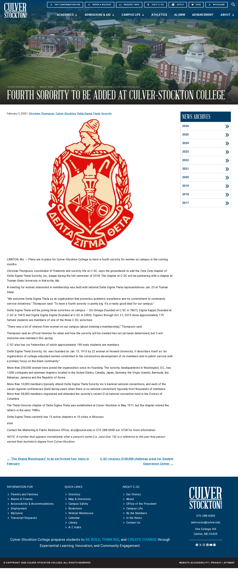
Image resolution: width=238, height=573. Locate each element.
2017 (185, 202)
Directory (74, 494)
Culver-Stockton (66, 113)
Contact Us (133, 522)
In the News (134, 518)
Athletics (159, 14)
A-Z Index (74, 527)
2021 (185, 168)
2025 (185, 134)
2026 (185, 126)
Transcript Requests (24, 518)
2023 (185, 151)
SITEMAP (229, 563)
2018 (185, 194)
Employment (19, 508)
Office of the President (141, 503)
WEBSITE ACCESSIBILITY (194, 563)
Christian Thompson (41, 113)
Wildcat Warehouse (81, 513)
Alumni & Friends (22, 499)
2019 (185, 185)
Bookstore (75, 508)
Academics (65, 14)
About (226, 14)
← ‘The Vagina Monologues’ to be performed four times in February (48, 461)
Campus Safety (78, 503)
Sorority (106, 113)
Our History (133, 494)
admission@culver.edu (205, 522)
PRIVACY (216, 563)
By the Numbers (136, 513)
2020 (185, 177)
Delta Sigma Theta (88, 113)
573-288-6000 (205, 515)
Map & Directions (79, 499)
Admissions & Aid (98, 14)
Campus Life (131, 14)
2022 (185, 160)
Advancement (203, 14)
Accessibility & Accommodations (32, 503)
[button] (197, 545)
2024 (185, 143)
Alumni (179, 14)
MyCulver (17, 513)
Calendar (74, 518)
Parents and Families (24, 494)
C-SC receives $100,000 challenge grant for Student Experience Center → (136, 461)
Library (73, 522)
